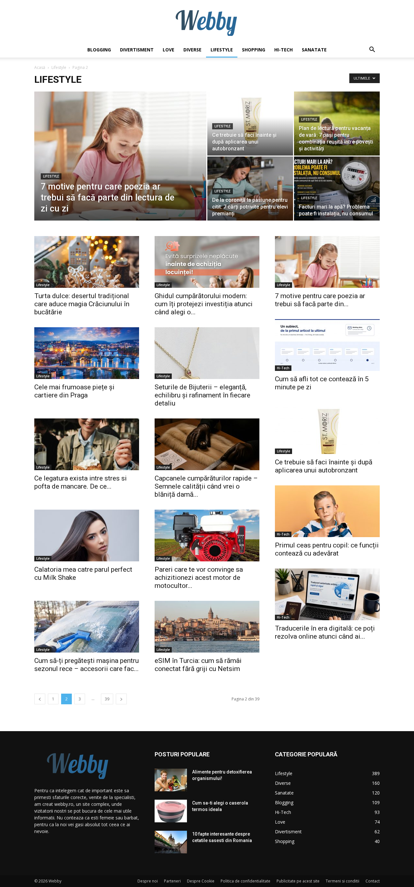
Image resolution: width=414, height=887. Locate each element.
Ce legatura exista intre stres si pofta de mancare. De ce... (80, 482)
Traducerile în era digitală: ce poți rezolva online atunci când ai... (325, 632)
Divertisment (137, 50)
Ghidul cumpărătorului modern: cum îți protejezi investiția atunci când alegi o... (204, 304)
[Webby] (207, 21)
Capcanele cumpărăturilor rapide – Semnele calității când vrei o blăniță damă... (206, 486)
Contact (372, 881)
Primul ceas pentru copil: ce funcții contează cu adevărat (327, 549)
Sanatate (314, 50)
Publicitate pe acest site (298, 881)
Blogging (99, 50)
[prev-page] (39, 699)
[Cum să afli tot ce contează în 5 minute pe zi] (327, 345)
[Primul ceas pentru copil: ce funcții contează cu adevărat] (327, 511)
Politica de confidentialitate (245, 881)
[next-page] (121, 699)
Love (168, 50)
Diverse (192, 50)
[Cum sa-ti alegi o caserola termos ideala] (171, 811)
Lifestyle (222, 50)
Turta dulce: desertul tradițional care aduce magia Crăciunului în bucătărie (81, 304)
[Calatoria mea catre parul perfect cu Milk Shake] (86, 535)
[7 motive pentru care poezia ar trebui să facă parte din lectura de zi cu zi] (120, 166)
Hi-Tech (283, 50)
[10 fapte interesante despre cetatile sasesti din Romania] (171, 842)
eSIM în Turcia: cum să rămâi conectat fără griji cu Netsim (198, 665)
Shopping (253, 50)
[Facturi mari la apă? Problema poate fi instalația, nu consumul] (337, 189)
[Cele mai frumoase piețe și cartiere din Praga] (86, 353)
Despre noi (147, 881)
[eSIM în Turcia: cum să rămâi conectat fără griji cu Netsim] (207, 627)
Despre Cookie (200, 881)
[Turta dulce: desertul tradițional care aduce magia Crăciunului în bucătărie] (86, 262)
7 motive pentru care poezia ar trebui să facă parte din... (320, 300)
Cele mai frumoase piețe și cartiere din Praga (74, 391)
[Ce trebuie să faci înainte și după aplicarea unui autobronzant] (250, 124)
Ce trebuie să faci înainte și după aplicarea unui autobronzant (323, 466)
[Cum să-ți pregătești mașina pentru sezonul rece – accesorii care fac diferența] (86, 627)
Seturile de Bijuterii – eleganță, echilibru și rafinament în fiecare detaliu (202, 395)
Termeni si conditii (342, 881)
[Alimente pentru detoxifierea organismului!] (171, 780)
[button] (372, 50)
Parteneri (172, 881)
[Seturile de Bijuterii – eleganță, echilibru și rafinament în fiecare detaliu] (207, 353)
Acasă (39, 67)
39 (107, 699)
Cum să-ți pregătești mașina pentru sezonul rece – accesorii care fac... (86, 665)
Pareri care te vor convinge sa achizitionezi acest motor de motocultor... (199, 578)
